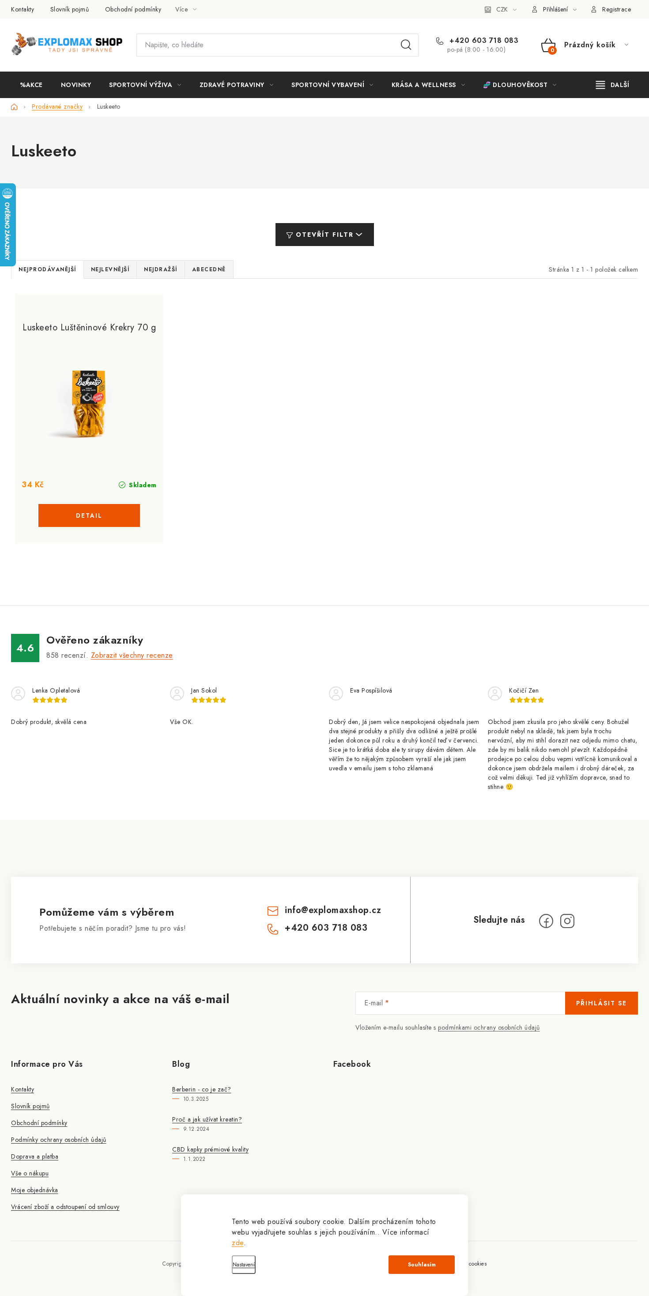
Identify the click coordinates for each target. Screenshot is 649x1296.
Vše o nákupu (30, 1173)
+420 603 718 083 (482, 40)
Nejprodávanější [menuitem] (47, 269)
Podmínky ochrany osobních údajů (58, 1139)
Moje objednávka (34, 1190)
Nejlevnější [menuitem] (110, 269)
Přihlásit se (601, 1003)
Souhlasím (422, 1265)
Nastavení (244, 1265)
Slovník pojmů (69, 9)
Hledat (406, 45)
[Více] (612, 85)
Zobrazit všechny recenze (132, 655)
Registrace (616, 9)
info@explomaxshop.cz (333, 910)
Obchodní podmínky (133, 9)
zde (238, 1243)
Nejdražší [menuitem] (160, 269)
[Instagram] (567, 921)
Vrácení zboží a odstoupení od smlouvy (65, 1206)
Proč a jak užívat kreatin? (207, 1119)
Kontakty (22, 9)
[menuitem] (31, 85)
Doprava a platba (34, 1156)
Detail (89, 515)
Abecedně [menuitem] (209, 269)
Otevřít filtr (325, 234)
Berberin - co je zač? (201, 1089)
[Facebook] (546, 921)
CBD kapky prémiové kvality (210, 1149)
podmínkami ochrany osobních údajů (489, 1027)
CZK (501, 9)
